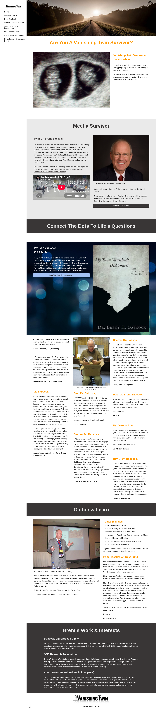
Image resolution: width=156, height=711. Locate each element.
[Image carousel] (66, 544)
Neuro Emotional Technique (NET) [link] (14, 40)
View (79, 169)
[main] (91, 42)
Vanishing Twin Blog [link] (11, 15)
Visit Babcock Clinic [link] (11, 32)
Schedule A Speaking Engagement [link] (12, 27)
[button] (153, 2)
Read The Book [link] (10, 19)
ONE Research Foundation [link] (14, 35)
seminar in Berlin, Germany (55, 172)
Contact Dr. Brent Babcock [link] (14, 23)
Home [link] (6, 12)
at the (43, 172)
